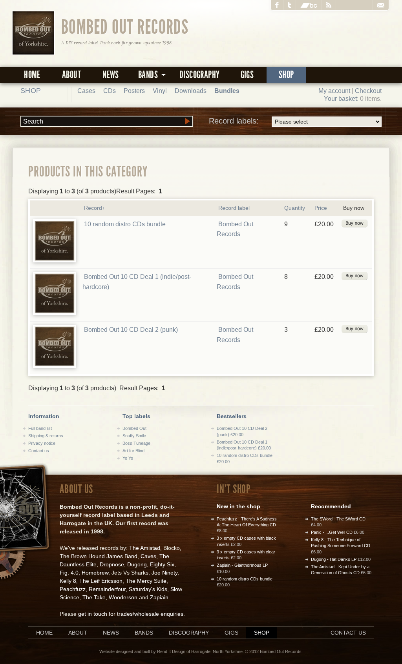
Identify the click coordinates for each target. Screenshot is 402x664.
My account (334, 90)
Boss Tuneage (136, 443)
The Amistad (144, 548)
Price (320, 208)
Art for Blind (133, 450)
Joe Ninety (164, 572)
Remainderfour (107, 589)
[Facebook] (277, 5)
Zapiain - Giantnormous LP (242, 565)
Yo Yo (127, 458)
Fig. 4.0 (69, 572)
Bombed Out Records (125, 26)
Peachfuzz (73, 589)
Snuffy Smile (134, 435)
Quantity (294, 208)
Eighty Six (162, 564)
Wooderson (123, 597)
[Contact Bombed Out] (381, 5)
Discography (199, 75)
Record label (234, 208)
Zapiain (159, 597)
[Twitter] (289, 5)
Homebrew (95, 572)
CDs (109, 90)
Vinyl (160, 90)
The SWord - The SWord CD (338, 519)
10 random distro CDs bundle (125, 224)
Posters (134, 90)
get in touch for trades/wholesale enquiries (130, 614)
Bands (144, 632)
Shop (286, 75)
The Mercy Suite (146, 581)
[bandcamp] (309, 5)
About (71, 75)
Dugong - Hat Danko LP (333, 559)
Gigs (247, 75)
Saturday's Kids (148, 589)
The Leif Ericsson (100, 581)
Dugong (137, 564)
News (110, 75)
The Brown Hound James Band (98, 556)
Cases (86, 90)
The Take (94, 597)
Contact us (38, 450)
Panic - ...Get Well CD (332, 532)
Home (32, 75)
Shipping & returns (45, 435)
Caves (148, 556)
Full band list (40, 428)
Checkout (368, 90)
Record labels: (234, 120)
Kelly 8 (68, 581)
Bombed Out (134, 428)
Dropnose (112, 564)
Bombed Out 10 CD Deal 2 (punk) (131, 329)
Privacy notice (41, 443)
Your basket (340, 98)
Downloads (190, 90)
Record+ (94, 208)
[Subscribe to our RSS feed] (329, 5)
